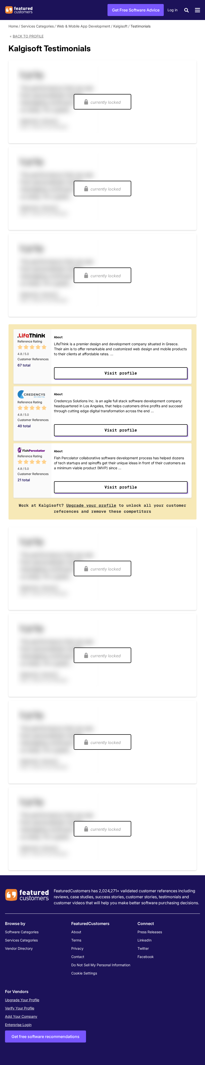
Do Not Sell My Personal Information (100, 965)
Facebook (146, 956)
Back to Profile (28, 36)
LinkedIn (145, 940)
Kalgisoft (120, 26)
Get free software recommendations (46, 1036)
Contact (77, 956)
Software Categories (21, 932)
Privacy (77, 948)
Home (13, 26)
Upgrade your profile (91, 505)
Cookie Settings (84, 973)
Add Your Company (21, 1016)
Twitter (143, 948)
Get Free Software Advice (136, 10)
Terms (76, 940)
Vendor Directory (19, 948)
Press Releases (150, 932)
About (76, 932)
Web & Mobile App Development (83, 26)
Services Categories (37, 26)
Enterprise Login (18, 1024)
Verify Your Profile (19, 1008)
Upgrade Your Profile (22, 1000)
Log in (173, 10)
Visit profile (120, 373)
